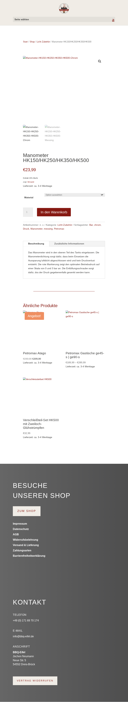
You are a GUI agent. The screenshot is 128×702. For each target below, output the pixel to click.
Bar (91, 225)
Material (28, 197)
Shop (32, 41)
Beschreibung (36, 243)
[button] (100, 61)
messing (48, 228)
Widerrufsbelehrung (25, 539)
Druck (26, 228)
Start (25, 41)
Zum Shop (26, 511)
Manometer (36, 228)
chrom (97, 225)
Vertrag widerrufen (35, 680)
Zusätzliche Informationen (69, 243)
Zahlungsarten (22, 550)
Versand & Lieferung (26, 545)
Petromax (59, 228)
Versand (30, 182)
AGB (16, 534)
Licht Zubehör (43, 41)
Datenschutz (21, 529)
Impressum (20, 523)
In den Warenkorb (54, 212)
